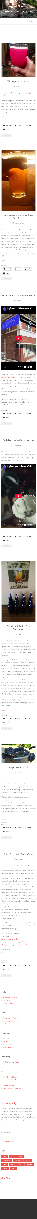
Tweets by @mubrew (7, 1141)
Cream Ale (6, 1000)
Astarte (5, 1042)
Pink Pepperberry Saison (11, 1024)
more (3, 117)
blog (12, 1157)
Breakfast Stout (8, 1003)
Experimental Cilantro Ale (12, 1088)
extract (28, 1160)
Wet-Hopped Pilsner (10, 1077)
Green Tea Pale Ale (10, 1080)
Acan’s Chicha (8, 1044)
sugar (20, 1164)
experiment (18, 1160)
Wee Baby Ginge (8, 1047)
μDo (13, 1168)
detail (20, 1157)
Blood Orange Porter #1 (11, 1018)
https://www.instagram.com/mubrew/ (14, 945)
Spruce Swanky (8, 1039)
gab (5, 1164)
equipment (7, 1160)
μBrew (18, 6)
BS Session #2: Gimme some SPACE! (18, 295)
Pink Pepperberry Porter (11, 1062)
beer (5, 1157)
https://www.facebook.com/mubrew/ (13, 942)
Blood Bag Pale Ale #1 (10, 1021)
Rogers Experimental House (10, 377)
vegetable (29, 1164)
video (5, 1168)
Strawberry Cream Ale (10, 998)
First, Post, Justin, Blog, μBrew (18, 854)
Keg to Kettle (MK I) (18, 767)
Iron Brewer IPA (8, 1086)
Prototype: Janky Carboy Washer (18, 440)
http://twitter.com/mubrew (10, 939)
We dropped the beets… (18, 81)
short (12, 1164)
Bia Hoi (5, 1083)
